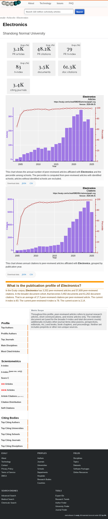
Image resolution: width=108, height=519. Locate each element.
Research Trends (62, 499)
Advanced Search (8, 496)
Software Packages (81, 469)
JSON (24, 183)
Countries (41, 483)
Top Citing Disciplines (12, 446)
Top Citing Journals (10, 440)
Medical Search (7, 499)
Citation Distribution (11, 402)
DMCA (4, 476)
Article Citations (12, 396)
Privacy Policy (7, 469)
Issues (60, 3)
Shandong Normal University (24, 33)
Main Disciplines (9, 345)
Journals (40, 462)
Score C (5, 378)
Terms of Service (8, 472)
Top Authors (7, 327)
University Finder (62, 506)
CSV (31, 183)
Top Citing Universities (12, 428)
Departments (42, 472)
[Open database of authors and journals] (11, 1)
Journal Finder (61, 510)
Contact (4, 465)
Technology (45, 3)
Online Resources (80, 472)
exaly (2, 17)
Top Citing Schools (10, 434)
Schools (11, 17)
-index (4, 365)
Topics (76, 462)
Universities (42, 465)
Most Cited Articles (10, 351)
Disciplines (77, 458)
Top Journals (7, 339)
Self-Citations (7, 408)
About (31, 3)
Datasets (77, 465)
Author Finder (60, 503)
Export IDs (59, 496)
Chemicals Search (8, 503)
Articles (7, 384)
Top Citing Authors (10, 422)
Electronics (22, 17)
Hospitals (41, 476)
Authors (40, 458)
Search (79, 12)
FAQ (71, 3)
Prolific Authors (9, 333)
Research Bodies (44, 479)
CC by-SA (102, 515)
